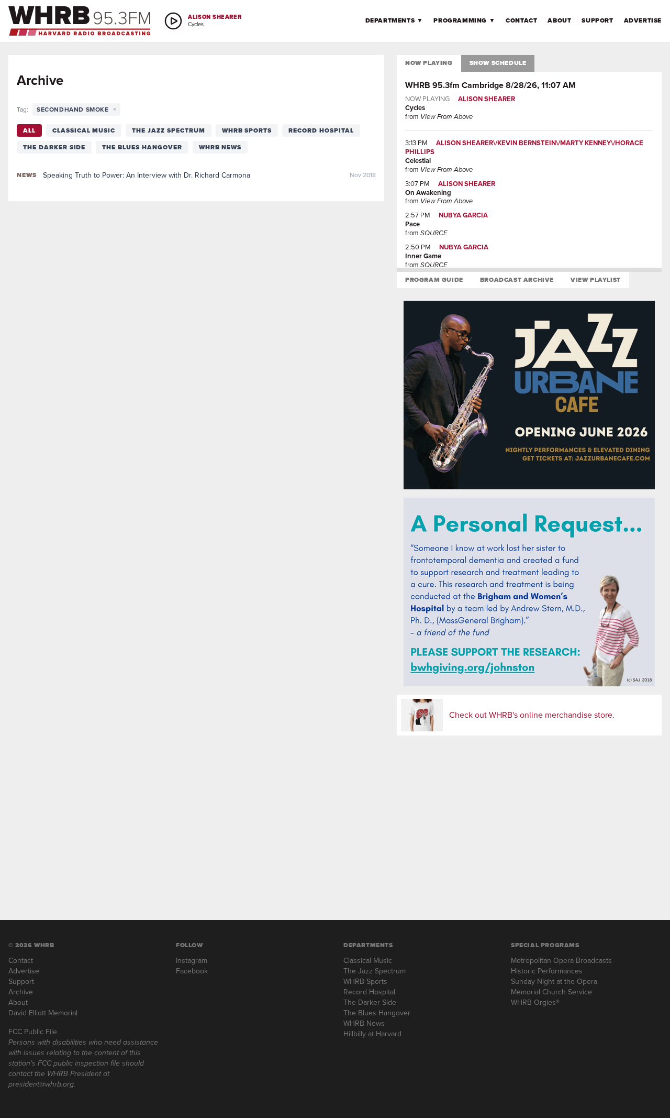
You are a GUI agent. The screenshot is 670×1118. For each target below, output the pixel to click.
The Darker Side (54, 147)
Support (597, 20)
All (29, 130)
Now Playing (429, 63)
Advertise (643, 20)
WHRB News (220, 147)
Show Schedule (498, 63)
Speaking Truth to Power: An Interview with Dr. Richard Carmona (146, 175)
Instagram (191, 960)
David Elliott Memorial (42, 1012)
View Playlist (596, 279)
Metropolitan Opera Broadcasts (561, 960)
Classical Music (83, 130)
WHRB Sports (247, 130)
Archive (20, 992)
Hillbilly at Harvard (372, 1033)
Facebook (192, 971)
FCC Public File (32, 1031)
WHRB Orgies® (535, 1002)
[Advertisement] (529, 817)
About (559, 20)
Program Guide (434, 279)
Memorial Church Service (551, 992)
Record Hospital (320, 130)
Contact (521, 20)
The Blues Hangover (142, 147)
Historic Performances (547, 971)
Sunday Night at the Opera (554, 981)
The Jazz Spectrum (168, 130)
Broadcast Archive (517, 279)
